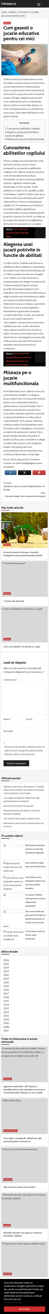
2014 (6, 1004)
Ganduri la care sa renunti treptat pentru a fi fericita (24, 486)
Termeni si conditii (12, 1302)
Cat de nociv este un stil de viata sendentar (35, 935)
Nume (7, 719)
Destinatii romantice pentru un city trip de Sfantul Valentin (35, 849)
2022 (6, 974)
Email (29, 719)
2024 (6, 967)
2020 (6, 982)
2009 (6, 1023)
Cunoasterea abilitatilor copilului (22, 128)
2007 (6, 1030)
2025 (6, 963)
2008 (6, 1026)
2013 (6, 1008)
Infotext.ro (8, 4)
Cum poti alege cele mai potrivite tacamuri (25, 494)
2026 (6, 960)
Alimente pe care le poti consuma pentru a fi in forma (23, 825)
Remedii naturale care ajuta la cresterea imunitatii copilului (21, 812)
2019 (6, 986)
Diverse (7, 23)
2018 (6, 989)
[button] (22, 1302)
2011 (6, 1015)
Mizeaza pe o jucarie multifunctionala (24, 139)
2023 (6, 971)
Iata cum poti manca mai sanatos (18, 805)
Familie (7, 1225)
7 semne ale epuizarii (13, 601)
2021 (6, 978)
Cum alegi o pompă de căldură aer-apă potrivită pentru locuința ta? (21, 799)
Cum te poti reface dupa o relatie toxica (21, 818)
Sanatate (7, 1179)
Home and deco (10, 1131)
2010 (6, 1019)
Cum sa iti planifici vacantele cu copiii (21, 646)
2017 (6, 993)
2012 (6, 1012)
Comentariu (10, 679)
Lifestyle (7, 1079)
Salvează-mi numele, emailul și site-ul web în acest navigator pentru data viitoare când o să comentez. (24, 750)
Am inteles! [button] (24, 1309)
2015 (6, 1000)
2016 (6, 997)
